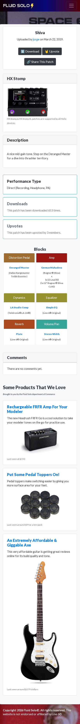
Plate (19, 334)
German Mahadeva (51, 267)
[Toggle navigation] (71, 6)
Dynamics (19, 297)
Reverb (19, 324)
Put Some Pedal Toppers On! (33, 474)
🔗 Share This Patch (40, 61)
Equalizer (51, 297)
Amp (52, 257)
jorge (36, 39)
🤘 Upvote (52, 51)
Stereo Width (51, 334)
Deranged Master (19, 267)
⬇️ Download (30, 51)
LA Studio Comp (19, 307)
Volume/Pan (51, 324)
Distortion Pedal (19, 257)
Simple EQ (51, 307)
